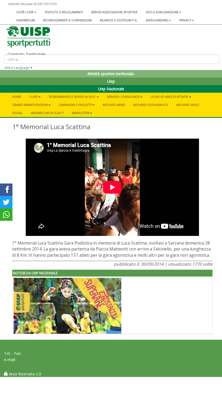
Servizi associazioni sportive (114, 12)
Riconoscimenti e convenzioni (67, 20)
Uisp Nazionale (111, 88)
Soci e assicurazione (162, 12)
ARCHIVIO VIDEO (187, 105)
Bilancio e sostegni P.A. (119, 20)
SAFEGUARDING (157, 20)
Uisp (111, 81)
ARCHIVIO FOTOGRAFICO (150, 105)
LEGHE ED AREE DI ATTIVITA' (169, 97)
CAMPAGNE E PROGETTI (75, 105)
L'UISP (33, 97)
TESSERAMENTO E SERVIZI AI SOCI (72, 97)
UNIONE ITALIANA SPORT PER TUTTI (32, 4)
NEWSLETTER (80, 113)
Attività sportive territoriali (110, 73)
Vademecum (25, 20)
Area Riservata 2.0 (24, 373)
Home (16, 97)
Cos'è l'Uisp (25, 12)
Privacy (185, 20)
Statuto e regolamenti (64, 12)
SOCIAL (17, 113)
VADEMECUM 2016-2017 (47, 113)
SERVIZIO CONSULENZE (123, 97)
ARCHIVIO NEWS (114, 105)
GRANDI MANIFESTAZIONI (30, 105)
